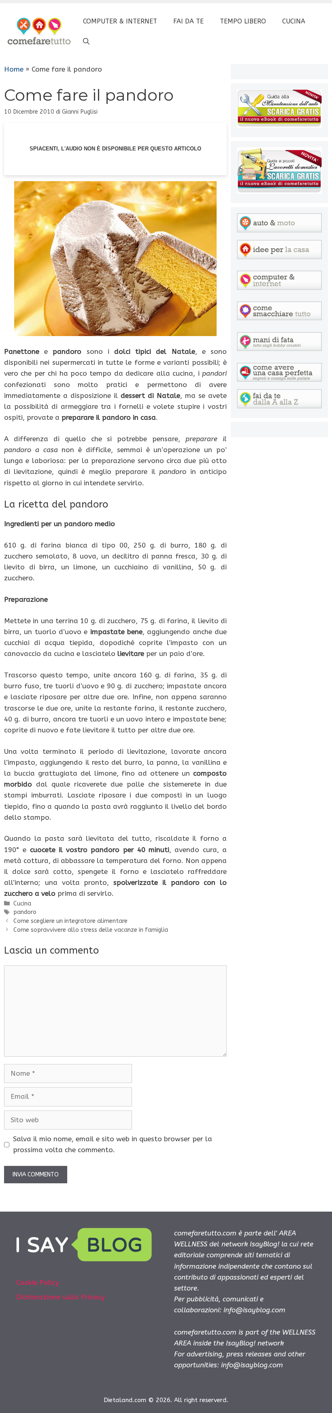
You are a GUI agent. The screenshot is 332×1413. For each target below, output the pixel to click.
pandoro (24, 912)
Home (13, 69)
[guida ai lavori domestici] (279, 191)
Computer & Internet (120, 21)
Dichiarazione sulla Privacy (60, 1297)
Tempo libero (243, 21)
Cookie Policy (37, 1282)
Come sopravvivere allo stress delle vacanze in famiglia (90, 929)
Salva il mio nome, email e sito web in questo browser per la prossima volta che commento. (112, 1144)
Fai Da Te (188, 21)
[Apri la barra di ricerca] (86, 42)
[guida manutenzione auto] (279, 125)
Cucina (293, 21)
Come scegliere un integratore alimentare (70, 921)
